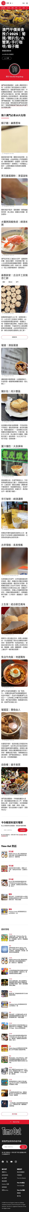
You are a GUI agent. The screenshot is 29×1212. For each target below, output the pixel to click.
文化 (20, 8)
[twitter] (7, 1162)
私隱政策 (3, 836)
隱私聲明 (4, 1181)
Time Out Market (21, 1178)
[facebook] (3, 1162)
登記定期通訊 (20, 1172)
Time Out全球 (20, 1185)
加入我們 (4, 1178)
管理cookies (5, 1190)
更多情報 (14, 1114)
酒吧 (16, 8)
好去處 (8, 8)
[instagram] (16, 1162)
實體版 (19, 1193)
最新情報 (3, 8)
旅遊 (24, 8)
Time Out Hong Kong (16, 77)
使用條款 (21, 834)
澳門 (2, 85)
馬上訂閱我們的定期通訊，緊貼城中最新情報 (13, 826)
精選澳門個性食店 (17, 105)
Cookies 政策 (5, 1184)
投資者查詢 (5, 1175)
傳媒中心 (4, 1172)
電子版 (19, 1196)
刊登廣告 (19, 1175)
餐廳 (12, 8)
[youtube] (11, 1162)
